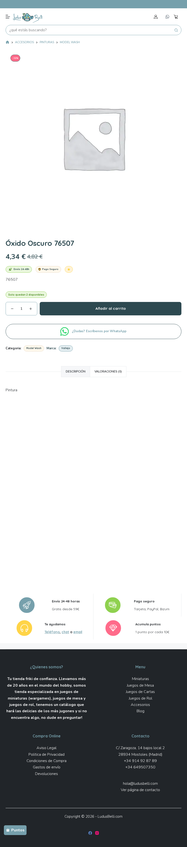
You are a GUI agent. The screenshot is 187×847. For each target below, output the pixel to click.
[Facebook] (90, 833)
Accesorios (140, 704)
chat (65, 632)
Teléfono (52, 632)
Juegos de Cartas (140, 691)
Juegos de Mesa (140, 685)
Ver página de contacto (140, 790)
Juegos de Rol (140, 698)
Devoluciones (46, 773)
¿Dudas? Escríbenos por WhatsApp (99, 331)
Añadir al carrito (110, 308)
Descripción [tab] (75, 371)
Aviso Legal (46, 748)
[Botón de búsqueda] (176, 30)
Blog (140, 711)
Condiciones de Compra (46, 761)
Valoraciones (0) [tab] (108, 371)
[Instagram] (97, 833)
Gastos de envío (46, 767)
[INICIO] (7, 42)
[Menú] (8, 16)
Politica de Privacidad (46, 754)
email (77, 632)
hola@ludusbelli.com (140, 783)
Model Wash (33, 348)
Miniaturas (140, 679)
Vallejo (65, 348)
